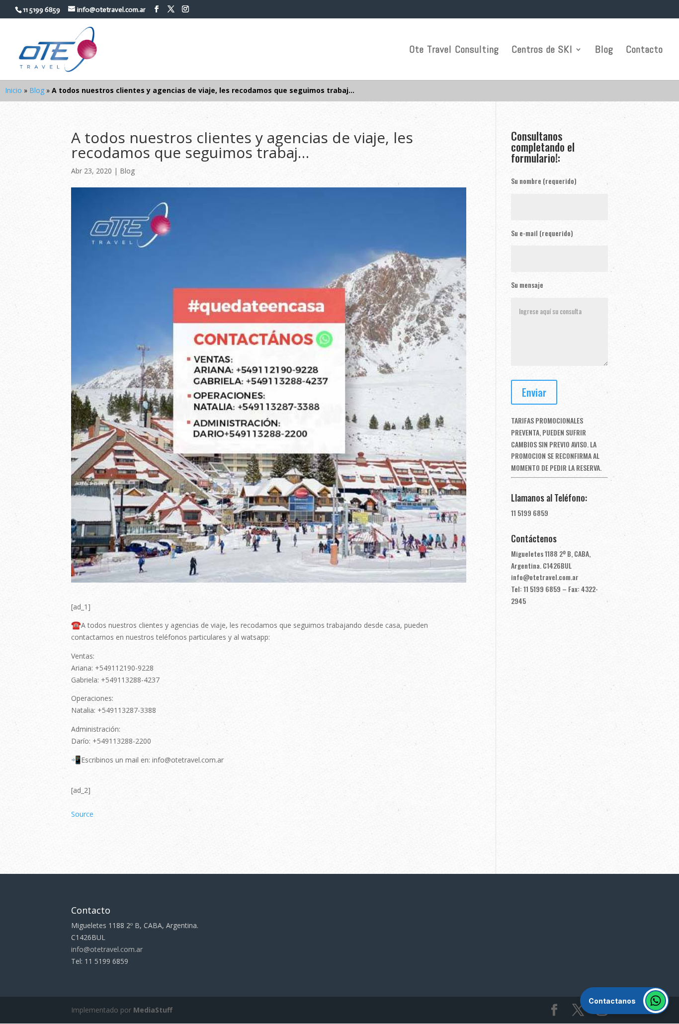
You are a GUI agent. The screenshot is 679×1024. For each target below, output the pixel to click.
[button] (624, 1000)
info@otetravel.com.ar (545, 577)
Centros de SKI (542, 51)
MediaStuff (152, 1010)
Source (82, 814)
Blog (604, 51)
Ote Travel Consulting (454, 51)
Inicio (13, 90)
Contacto (644, 51)
